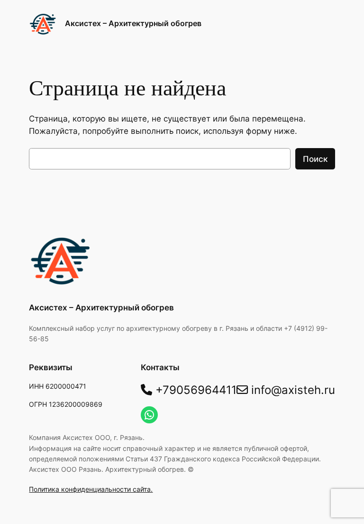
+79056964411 (194, 390)
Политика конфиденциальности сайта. (91, 489)
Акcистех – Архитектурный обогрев (133, 23)
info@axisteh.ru (291, 390)
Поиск (315, 159)
